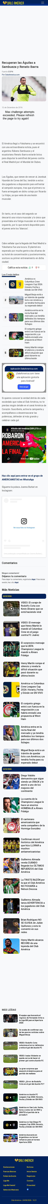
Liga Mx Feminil (9, 1185)
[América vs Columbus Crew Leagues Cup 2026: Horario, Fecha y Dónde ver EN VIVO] (17, 284)
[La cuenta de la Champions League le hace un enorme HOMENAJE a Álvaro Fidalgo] (12, 805)
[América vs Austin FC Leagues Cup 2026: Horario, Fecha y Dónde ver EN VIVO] (11, 1097)
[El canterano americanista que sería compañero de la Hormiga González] (12, 825)
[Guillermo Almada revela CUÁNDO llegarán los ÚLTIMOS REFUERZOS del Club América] (12, 865)
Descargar (24, 387)
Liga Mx (6, 1181)
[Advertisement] (24, 32)
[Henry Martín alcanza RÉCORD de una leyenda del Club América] (12, 946)
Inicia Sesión (32, 1171)
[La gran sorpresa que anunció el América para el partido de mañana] (11, 1072)
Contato (30, 1181)
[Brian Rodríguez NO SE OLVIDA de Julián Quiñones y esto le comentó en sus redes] (12, 926)
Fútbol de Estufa (9, 1176)
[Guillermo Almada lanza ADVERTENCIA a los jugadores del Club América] (12, 906)
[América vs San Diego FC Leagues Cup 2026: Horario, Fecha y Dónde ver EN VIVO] (11, 1125)
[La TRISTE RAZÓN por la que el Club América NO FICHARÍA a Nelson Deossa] (12, 886)
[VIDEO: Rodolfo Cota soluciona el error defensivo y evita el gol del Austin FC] (11, 1046)
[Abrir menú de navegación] (42, 2)
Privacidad (31, 1185)
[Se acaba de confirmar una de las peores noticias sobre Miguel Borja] (11, 1033)
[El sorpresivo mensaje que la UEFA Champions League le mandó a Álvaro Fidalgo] (12, 649)
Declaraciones (9, 1167)
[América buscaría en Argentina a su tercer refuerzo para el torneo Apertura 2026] (11, 1138)
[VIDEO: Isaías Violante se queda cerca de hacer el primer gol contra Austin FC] (11, 1059)
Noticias (30, 1167)
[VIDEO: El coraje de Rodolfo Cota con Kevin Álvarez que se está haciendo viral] (12, 608)
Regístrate (31, 1176)
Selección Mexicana (11, 1190)
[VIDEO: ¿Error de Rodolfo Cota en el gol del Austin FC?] (11, 1084)
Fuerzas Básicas (9, 1171)
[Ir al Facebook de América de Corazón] (27, 1189)
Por (11, 75)
